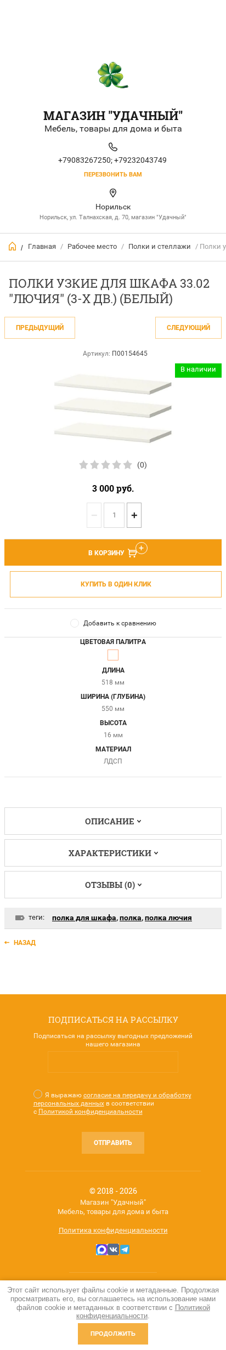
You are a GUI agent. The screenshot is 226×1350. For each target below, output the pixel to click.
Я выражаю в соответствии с (112, 1103)
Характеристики (110, 852)
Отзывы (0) (110, 884)
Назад (25, 942)
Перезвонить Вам (113, 174)
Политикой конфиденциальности (90, 1111)
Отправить (113, 1143)
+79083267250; (85, 160)
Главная (42, 246)
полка (131, 917)
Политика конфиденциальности (113, 1230)
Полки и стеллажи (159, 246)
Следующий (188, 328)
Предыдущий (40, 328)
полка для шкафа (84, 917)
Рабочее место (92, 246)
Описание (109, 821)
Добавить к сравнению (119, 623)
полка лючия (168, 917)
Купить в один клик (116, 584)
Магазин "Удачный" (113, 115)
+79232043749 (140, 160)
